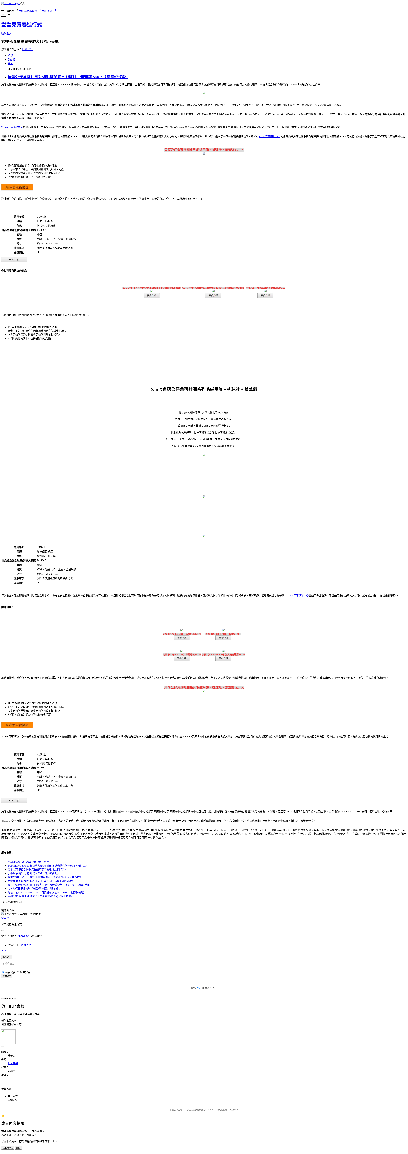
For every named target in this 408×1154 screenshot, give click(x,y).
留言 (28, 936)
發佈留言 (7, 976)
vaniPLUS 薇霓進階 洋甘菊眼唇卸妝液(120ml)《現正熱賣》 (40, 896)
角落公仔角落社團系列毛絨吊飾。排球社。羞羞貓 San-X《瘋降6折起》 (68, 77)
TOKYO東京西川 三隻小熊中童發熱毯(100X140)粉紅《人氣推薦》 (45, 877)
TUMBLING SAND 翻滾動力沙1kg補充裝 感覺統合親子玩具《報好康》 (48, 865)
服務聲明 (234, 1110)
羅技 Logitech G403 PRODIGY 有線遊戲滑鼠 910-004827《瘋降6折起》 (47, 892)
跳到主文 (6, 33)
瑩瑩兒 (5, 918)
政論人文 (26, 945)
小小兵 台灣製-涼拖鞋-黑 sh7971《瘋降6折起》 (34, 873)
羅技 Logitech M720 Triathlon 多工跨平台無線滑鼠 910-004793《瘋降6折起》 (50, 884)
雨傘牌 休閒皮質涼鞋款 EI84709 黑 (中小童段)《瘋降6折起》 (41, 881)
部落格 (11, 59)
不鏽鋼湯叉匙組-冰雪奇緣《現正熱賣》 (30, 862)
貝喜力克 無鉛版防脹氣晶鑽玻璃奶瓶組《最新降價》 (37, 869)
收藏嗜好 (27, 49)
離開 (18, 1148)
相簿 (10, 55)
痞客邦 (22, 936)
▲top (4, 950)
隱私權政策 (222, 1110)
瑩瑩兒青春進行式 (21, 25)
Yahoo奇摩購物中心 (12, 127)
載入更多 (7, 957)
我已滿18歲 (8, 1148)
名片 (10, 63)
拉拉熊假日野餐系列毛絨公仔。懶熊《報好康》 (34, 888)
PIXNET (180, 1110)
